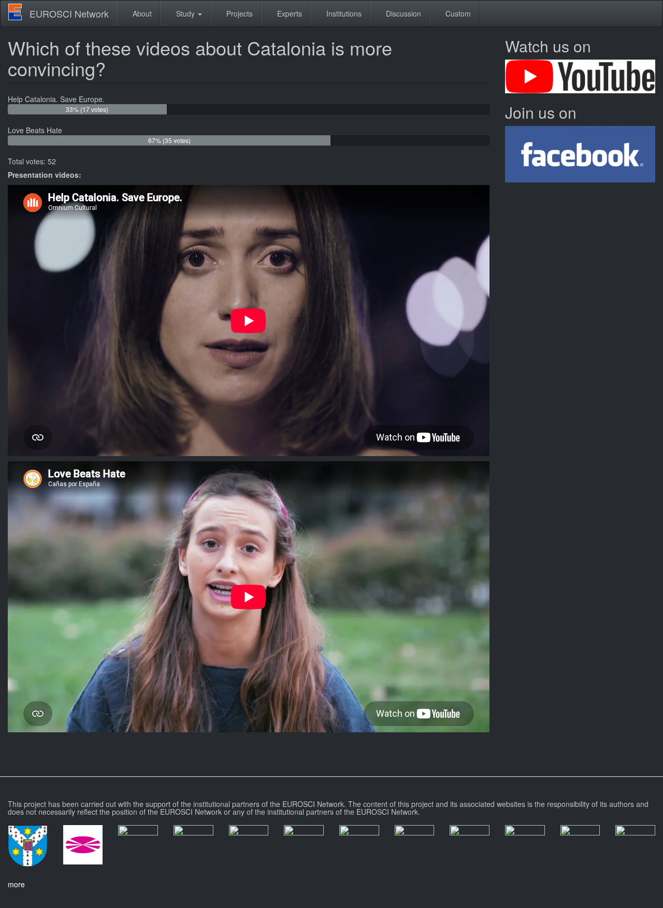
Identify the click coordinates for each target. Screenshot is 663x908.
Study (185, 13)
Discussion (402, 13)
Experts (288, 13)
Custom (457, 13)
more (16, 884)
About (141, 13)
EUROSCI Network (69, 13)
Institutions (343, 13)
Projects (238, 13)
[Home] (19, 12)
